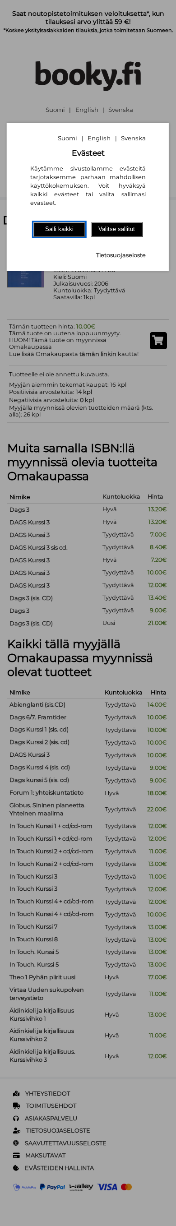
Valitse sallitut (116, 229)
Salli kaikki (59, 229)
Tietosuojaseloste (121, 255)
